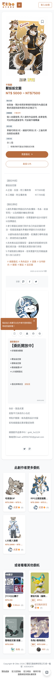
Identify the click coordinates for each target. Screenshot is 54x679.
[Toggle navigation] (19, 5)
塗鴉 (34, 261)
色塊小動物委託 (38, 640)
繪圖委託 (13, 261)
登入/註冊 (45, 5)
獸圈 (14, 265)
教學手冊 (37, 671)
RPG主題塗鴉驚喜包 (40, 498)
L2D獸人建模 (11, 541)
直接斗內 (27, 164)
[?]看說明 (17, 113)
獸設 (21, 265)
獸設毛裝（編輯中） (40, 596)
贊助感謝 (5, 671)
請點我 (27, 384)
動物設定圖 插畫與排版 (16, 640)
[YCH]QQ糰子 (11, 596)
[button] (47, 672)
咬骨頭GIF (10, 498)
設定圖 (29, 265)
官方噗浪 (27, 671)
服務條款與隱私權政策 (27, 674)
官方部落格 (16, 671)
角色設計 (24, 261)
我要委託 (25, 154)
